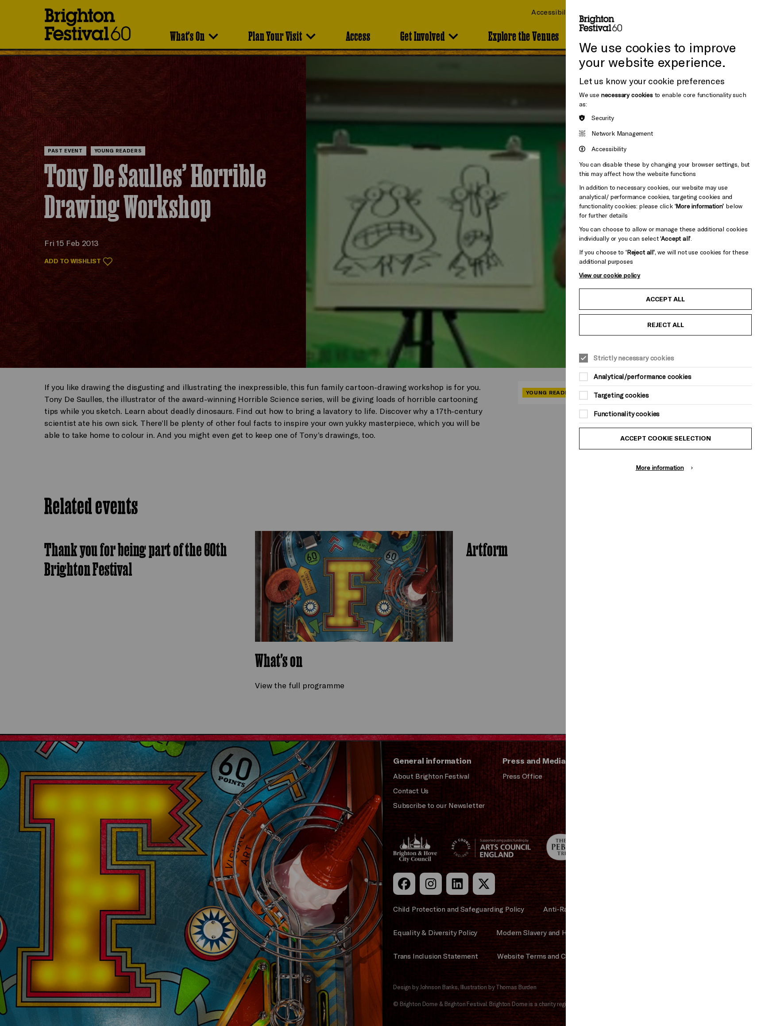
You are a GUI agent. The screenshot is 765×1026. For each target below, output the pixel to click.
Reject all (665, 325)
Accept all (665, 299)
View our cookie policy (609, 275)
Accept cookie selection (665, 438)
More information (660, 467)
